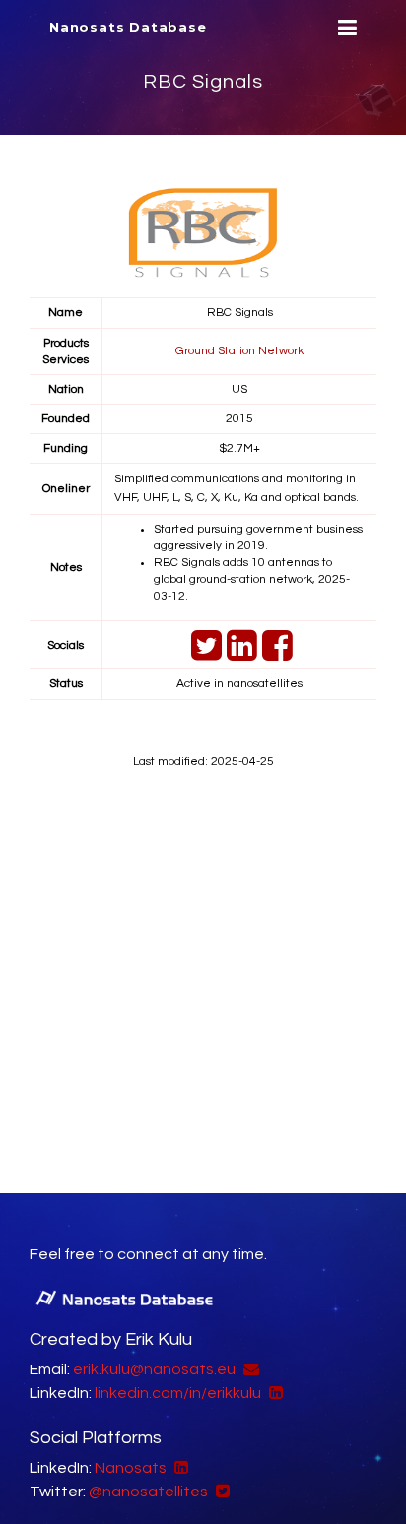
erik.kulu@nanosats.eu (154, 1369)
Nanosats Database (128, 26)
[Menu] (345, 28)
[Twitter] (204, 654)
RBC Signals (203, 82)
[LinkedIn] (239, 654)
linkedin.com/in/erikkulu (178, 1393)
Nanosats (131, 1468)
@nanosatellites (148, 1491)
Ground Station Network (239, 351)
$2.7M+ (239, 448)
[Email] (248, 1369)
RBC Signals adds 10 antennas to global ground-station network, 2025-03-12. (252, 579)
